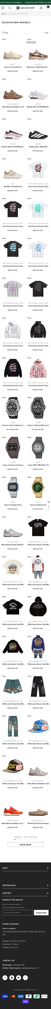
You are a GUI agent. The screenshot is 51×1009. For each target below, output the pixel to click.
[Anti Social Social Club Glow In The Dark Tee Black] (13, 248)
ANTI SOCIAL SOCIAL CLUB (38, 184)
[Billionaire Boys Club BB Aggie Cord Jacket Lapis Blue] (38, 646)
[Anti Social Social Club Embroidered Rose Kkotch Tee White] (38, 169)
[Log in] (41, 8)
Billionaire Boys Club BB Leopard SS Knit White (38, 584)
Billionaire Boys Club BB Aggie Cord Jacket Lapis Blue (38, 664)
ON (13, 184)
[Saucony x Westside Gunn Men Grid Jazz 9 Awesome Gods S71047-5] (38, 49)
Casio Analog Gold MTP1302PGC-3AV (38, 505)
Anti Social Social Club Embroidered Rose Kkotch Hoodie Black (12, 385)
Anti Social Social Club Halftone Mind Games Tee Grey (13, 306)
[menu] (2, 7)
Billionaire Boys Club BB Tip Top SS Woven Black (12, 624)
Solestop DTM (18, 965)
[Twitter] (25, 977)
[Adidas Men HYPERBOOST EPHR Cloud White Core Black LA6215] (38, 89)
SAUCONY (38, 64)
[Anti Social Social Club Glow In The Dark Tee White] (38, 208)
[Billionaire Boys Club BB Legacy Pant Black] (38, 686)
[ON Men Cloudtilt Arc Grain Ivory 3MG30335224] (13, 169)
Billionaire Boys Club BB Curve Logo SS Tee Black (38, 545)
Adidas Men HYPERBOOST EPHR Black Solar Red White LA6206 (12, 147)
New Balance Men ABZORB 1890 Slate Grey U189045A (12, 545)
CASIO (13, 422)
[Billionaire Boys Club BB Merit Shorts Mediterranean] (13, 686)
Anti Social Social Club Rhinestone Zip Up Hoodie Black (38, 346)
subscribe (41, 913)
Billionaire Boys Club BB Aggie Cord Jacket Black (12, 664)
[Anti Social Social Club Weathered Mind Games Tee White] (38, 248)
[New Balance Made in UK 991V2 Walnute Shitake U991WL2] (13, 89)
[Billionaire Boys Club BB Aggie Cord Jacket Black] (13, 646)
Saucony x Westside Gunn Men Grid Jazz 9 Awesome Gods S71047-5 (38, 67)
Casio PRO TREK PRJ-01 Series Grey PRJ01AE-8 (38, 465)
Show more (25, 845)
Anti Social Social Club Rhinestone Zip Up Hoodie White (12, 346)
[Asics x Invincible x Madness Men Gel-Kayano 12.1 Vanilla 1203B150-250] (13, 49)
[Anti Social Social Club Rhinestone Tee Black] (38, 288)
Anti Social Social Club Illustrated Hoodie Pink (38, 385)
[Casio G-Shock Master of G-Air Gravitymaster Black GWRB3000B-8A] (38, 407)
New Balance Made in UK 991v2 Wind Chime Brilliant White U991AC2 (38, 783)
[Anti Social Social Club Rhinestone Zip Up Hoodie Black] (38, 328)
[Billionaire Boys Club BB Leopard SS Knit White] (38, 567)
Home (3, 14)
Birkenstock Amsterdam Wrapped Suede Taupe (38, 823)
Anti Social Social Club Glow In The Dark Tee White (38, 226)
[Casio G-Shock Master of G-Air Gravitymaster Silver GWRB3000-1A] (13, 407)
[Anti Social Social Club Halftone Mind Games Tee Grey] (13, 288)
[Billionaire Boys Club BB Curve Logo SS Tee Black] (38, 527)
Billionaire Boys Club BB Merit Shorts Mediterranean (12, 704)
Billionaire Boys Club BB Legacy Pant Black (38, 704)
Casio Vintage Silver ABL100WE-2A (13, 505)
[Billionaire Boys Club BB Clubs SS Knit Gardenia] (13, 567)
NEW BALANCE (12, 104)
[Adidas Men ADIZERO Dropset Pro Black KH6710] (38, 129)
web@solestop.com (30, 968)
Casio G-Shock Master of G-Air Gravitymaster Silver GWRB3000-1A (13, 425)
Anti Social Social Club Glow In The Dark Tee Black (13, 266)
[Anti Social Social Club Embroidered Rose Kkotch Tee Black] (13, 208)
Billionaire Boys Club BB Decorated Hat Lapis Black (12, 783)
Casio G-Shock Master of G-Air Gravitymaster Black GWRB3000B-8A (38, 425)
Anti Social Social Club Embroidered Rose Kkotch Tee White (38, 186)
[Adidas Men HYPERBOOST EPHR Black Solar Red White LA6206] (13, 129)
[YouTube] (18, 977)
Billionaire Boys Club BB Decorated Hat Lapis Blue (38, 744)
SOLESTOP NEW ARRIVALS (18, 14)
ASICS (13, 64)
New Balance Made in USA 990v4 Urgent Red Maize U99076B (13, 823)
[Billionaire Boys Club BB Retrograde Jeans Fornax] (13, 726)
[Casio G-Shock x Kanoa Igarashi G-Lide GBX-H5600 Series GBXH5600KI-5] (13, 447)
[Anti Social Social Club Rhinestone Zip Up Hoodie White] (13, 328)
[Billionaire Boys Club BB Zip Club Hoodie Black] (38, 606)
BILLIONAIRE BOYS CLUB (38, 542)
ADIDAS (38, 104)
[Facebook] (4, 977)
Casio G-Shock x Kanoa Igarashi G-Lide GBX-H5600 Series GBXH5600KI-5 (12, 465)
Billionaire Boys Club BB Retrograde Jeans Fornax (13, 744)
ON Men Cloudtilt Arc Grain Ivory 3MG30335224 (13, 186)
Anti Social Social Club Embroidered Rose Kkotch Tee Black (12, 226)
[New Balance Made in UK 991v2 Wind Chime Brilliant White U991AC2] (38, 766)
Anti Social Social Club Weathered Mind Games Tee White (38, 266)
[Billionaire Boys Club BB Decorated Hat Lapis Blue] (38, 726)
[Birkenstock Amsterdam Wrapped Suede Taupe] (38, 805)
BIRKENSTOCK (38, 821)
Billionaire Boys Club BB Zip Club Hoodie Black (38, 624)
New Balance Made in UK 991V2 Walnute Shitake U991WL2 (13, 107)
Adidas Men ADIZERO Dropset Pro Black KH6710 (38, 147)
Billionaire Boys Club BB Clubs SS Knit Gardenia (12, 584)
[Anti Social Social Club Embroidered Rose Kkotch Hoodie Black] (13, 368)
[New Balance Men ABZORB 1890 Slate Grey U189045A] (13, 527)
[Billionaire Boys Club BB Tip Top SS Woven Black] (13, 606)
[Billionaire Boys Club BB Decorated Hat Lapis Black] (13, 766)
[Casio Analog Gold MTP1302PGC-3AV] (38, 487)
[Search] (9, 8)
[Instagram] (11, 977)
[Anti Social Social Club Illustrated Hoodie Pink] (38, 368)
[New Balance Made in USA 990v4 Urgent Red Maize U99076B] (13, 805)
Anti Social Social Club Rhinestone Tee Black (38, 306)
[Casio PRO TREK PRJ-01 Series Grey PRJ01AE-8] (38, 447)
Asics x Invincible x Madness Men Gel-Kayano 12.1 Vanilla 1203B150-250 (13, 67)
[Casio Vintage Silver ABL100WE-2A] (13, 487)
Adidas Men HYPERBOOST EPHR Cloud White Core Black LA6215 (38, 107)
